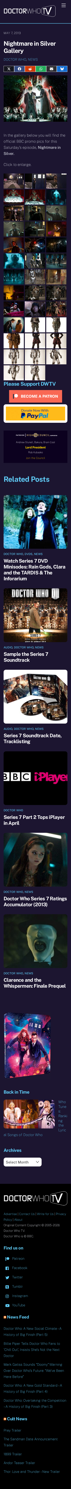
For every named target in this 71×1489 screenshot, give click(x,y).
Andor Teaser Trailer (19, 1463)
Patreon (17, 1258)
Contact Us (27, 1214)
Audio (8, 647)
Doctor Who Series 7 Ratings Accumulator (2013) (35, 901)
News (33, 59)
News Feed (18, 1317)
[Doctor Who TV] (30, 15)
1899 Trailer (13, 1454)
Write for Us (45, 1214)
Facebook (19, 1268)
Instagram (19, 1296)
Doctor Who (15, 59)
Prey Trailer (12, 1430)
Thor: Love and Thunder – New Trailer (32, 1472)
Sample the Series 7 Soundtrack (26, 657)
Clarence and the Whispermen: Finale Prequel (35, 983)
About (18, 1219)
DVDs (28, 554)
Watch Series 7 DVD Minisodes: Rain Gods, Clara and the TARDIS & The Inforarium (35, 569)
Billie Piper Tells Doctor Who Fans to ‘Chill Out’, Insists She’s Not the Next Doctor (32, 1350)
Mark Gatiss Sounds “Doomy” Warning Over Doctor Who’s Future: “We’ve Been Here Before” (34, 1370)
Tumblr (17, 1286)
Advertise (10, 1214)
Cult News (17, 1418)
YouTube (18, 1305)
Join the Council (35, 457)
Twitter (17, 1277)
